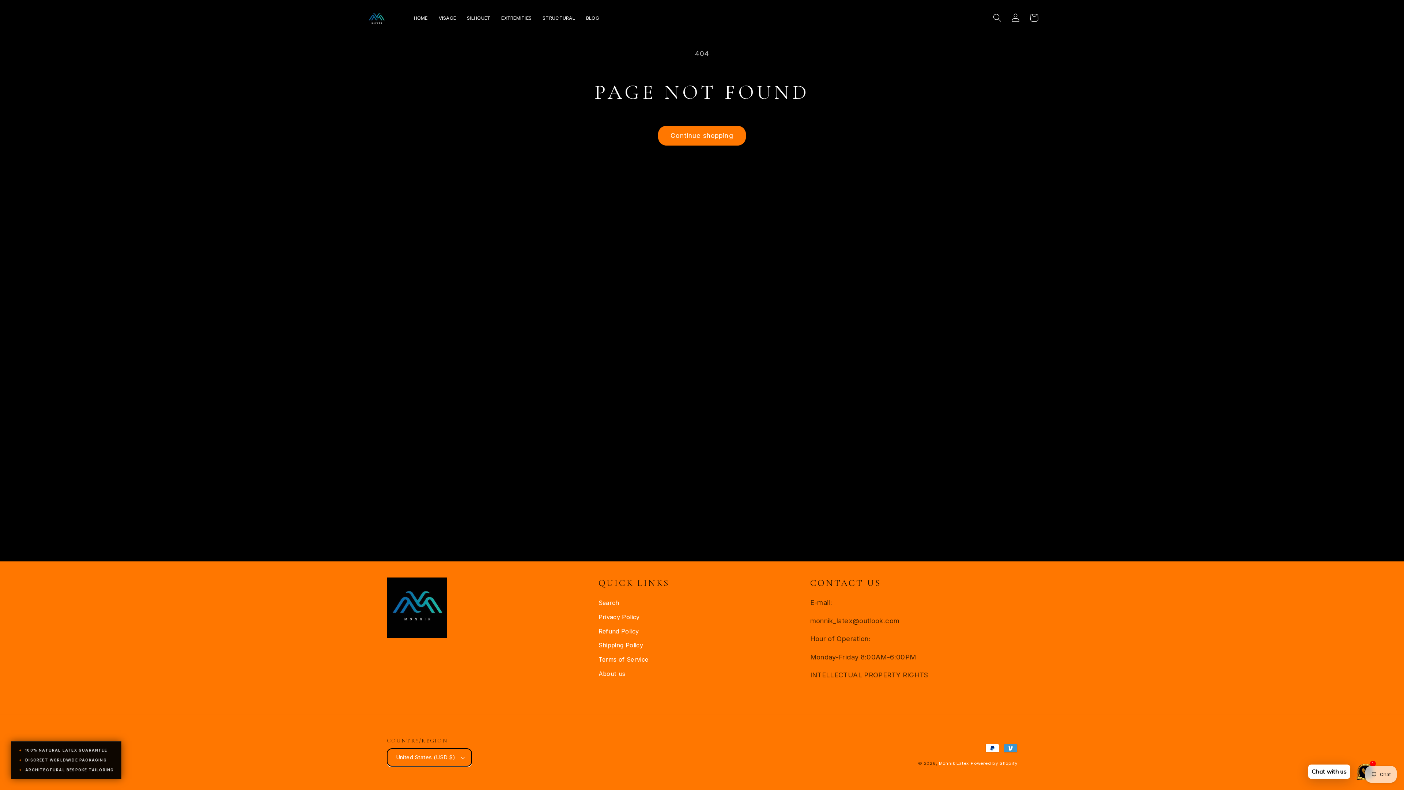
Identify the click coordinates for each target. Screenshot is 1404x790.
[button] (997, 17)
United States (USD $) (426, 757)
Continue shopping (702, 135)
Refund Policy (619, 631)
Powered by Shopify (994, 763)
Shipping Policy (621, 645)
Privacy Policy (619, 617)
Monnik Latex (954, 763)
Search (609, 602)
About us (612, 673)
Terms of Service (624, 659)
